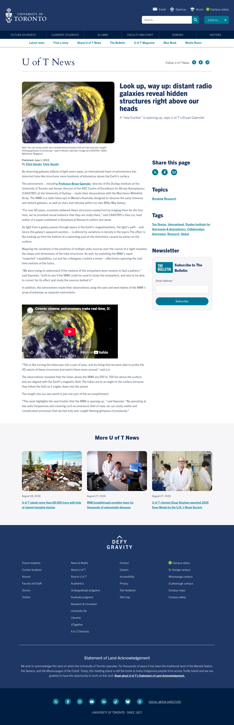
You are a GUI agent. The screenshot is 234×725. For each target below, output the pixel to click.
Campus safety (177, 597)
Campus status (219, 9)
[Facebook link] (201, 62)
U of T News (48, 62)
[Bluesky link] (128, 701)
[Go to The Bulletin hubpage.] (164, 267)
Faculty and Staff (140, 34)
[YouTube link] (92, 701)
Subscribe (182, 301)
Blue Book (170, 42)
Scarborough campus (181, 583)
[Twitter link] (194, 62)
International (176, 224)
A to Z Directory (80, 631)
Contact (124, 562)
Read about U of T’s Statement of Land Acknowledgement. (150, 675)
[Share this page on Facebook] (165, 172)
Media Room (193, 42)
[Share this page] (174, 172)
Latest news (37, 42)
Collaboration (195, 229)
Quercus (181, 9)
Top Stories (159, 224)
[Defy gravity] (119, 541)
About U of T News (89, 42)
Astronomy (159, 234)
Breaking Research (164, 198)
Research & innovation (84, 604)
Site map (125, 597)
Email (162, 9)
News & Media (79, 562)
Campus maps (177, 590)
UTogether (77, 624)
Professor (75, 183)
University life (79, 610)
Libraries (76, 617)
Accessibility (127, 576)
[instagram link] (207, 62)
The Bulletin (117, 42)
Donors (177, 34)
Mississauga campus (181, 576)
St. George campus (179, 569)
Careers (124, 569)
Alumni (103, 34)
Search (195, 20)
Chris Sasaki (33, 164)
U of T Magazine (144, 42)
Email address (164, 280)
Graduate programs (82, 597)
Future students (23, 34)
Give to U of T (79, 576)
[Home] (26, 15)
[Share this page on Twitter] (155, 172)
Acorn (200, 9)
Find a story (60, 42)
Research (173, 234)
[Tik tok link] (116, 701)
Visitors (215, 34)
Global (185, 234)
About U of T (78, 569)
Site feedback (128, 590)
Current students (65, 34)
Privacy (124, 583)
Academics (77, 583)
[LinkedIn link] (104, 701)
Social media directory (165, 701)
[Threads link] (140, 701)
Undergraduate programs (85, 590)
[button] (216, 20)
